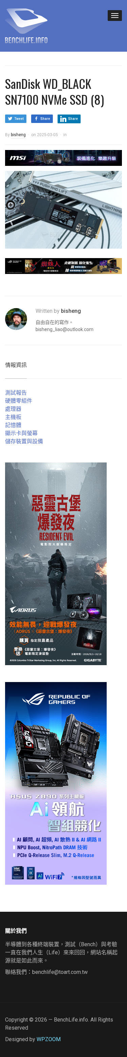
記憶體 (13, 425)
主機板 (13, 417)
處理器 (13, 409)
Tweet (19, 119)
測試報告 (16, 392)
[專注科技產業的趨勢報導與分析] (26, 25)
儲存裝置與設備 (24, 441)
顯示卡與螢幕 (21, 433)
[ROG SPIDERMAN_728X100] (63, 265)
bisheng (18, 134)
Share (45, 119)
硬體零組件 (18, 401)
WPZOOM (49, 1039)
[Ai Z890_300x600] (56, 783)
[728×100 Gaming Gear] (63, 157)
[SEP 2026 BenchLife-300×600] (56, 563)
